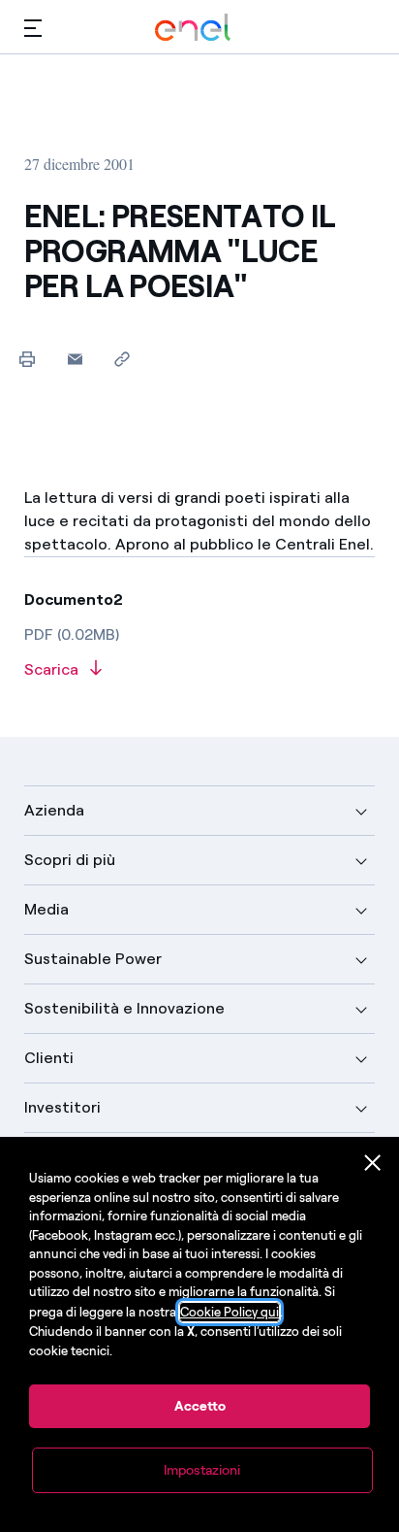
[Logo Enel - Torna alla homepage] (192, 28)
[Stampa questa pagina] (27, 359)
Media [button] (46, 909)
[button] (33, 27)
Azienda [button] (54, 810)
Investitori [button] (62, 1107)
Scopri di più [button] (69, 859)
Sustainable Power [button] (93, 958)
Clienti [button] (49, 1058)
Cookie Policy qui (229, 1312)
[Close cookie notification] (372, 1163)
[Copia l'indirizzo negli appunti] (122, 359)
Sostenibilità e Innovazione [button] (124, 1008)
